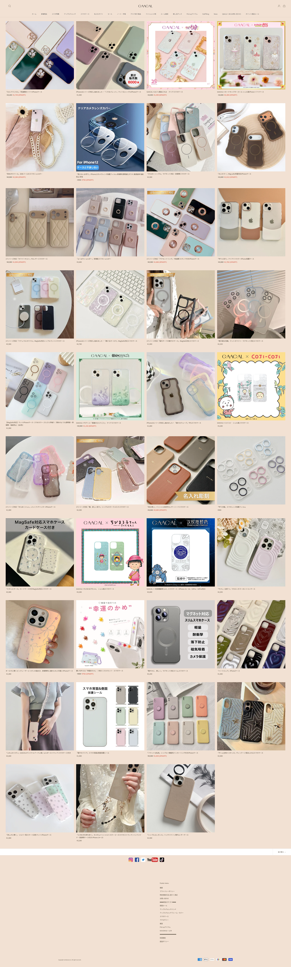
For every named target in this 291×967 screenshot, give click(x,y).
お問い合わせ (164, 898)
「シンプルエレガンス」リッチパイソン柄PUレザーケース (167, 835)
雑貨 (161, 924)
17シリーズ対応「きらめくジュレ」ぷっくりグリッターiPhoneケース (30, 507)
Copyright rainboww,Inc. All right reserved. (69, 960)
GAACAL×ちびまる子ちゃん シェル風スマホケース (95, 589)
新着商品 (44, 14)
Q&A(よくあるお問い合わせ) (231, 14)
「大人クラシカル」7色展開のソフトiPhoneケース (24, 92)
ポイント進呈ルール (252, 14)
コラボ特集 (55, 14)
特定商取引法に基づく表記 (169, 895)
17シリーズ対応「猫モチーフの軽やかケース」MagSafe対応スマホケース (173, 341)
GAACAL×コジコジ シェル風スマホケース (233, 423)
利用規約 (163, 938)
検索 (161, 888)
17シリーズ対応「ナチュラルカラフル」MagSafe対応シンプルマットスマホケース (35, 341)
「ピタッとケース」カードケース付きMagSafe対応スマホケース (28, 589)
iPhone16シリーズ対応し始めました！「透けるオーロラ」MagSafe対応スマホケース (106, 341)
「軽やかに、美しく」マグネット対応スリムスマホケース (167, 671)
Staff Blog (205, 14)
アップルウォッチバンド (168, 909)
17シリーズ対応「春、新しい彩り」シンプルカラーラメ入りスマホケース (102, 507)
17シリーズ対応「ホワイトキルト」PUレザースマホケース (27, 259)
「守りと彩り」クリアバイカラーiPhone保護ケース (235, 259)
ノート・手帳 (121, 14)
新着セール (163, 906)
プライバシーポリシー (167, 891)
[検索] (10, 6)
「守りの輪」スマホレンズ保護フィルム (231, 507)
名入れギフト (98, 14)
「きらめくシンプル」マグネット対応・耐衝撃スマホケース (168, 174)
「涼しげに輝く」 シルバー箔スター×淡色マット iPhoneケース (28, 835)
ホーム (34, 14)
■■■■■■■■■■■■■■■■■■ (168, 934)
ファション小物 (151, 14)
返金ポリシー (164, 941)
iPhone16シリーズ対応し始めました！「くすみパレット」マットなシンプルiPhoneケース (108, 92)
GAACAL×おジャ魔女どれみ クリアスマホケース (165, 92)
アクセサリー (164, 920)
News (215, 14)
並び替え (281, 852)
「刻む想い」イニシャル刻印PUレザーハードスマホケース (167, 507)
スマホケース (85, 14)
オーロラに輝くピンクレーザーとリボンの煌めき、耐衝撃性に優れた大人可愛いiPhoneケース (39, 671)
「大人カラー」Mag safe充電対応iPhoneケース (234, 174)
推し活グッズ (177, 14)
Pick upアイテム (192, 14)
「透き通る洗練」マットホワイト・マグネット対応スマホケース (240, 341)
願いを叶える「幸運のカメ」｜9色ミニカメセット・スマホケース (99, 671)
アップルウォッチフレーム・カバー (171, 913)
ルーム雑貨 (164, 14)
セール (110, 14)
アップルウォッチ (70, 14)
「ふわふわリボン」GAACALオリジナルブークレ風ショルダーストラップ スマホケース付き (38, 753)
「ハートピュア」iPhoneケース (228, 671)
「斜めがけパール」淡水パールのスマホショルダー (24, 174)
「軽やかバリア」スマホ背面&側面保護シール (92, 753)
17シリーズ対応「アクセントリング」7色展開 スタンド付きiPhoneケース (173, 259)
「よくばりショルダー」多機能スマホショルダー (93, 259)
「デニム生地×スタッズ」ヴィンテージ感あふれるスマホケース (240, 753)
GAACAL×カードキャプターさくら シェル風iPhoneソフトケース (240, 92)
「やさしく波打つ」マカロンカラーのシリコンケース (236, 589)
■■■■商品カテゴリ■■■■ (168, 902)
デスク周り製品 (136, 14)
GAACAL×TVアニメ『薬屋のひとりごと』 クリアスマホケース (98, 423)
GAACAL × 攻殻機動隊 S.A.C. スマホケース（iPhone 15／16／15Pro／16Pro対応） (177, 589)
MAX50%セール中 (166, 931)
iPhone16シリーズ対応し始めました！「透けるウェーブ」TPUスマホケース (174, 423)
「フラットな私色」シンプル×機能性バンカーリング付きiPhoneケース (172, 753)
